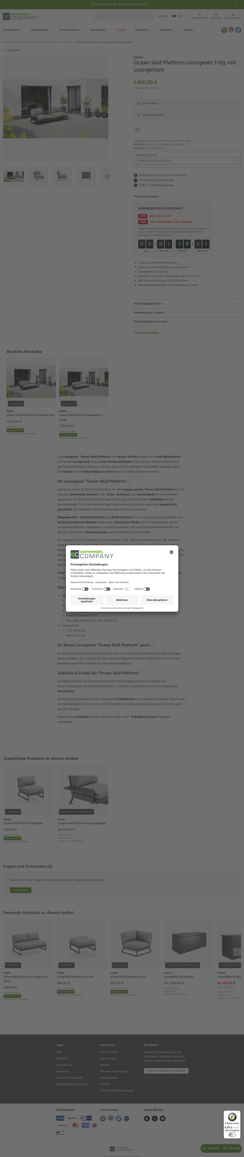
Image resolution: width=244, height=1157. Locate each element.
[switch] (232, 1134)
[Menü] (238, 1113)
